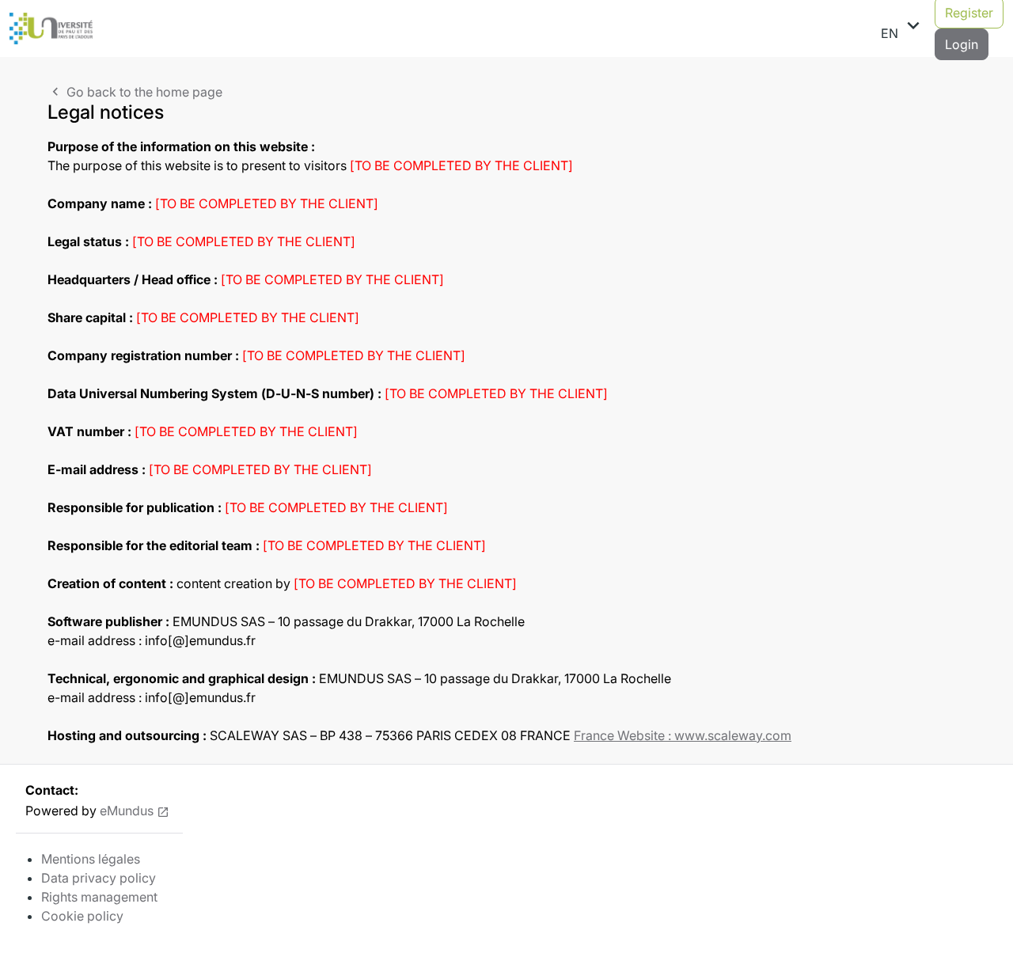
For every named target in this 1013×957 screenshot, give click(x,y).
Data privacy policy (98, 878)
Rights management (99, 897)
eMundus (127, 810)
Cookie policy (82, 916)
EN (903, 27)
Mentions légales (90, 859)
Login (961, 44)
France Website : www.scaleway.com (682, 735)
